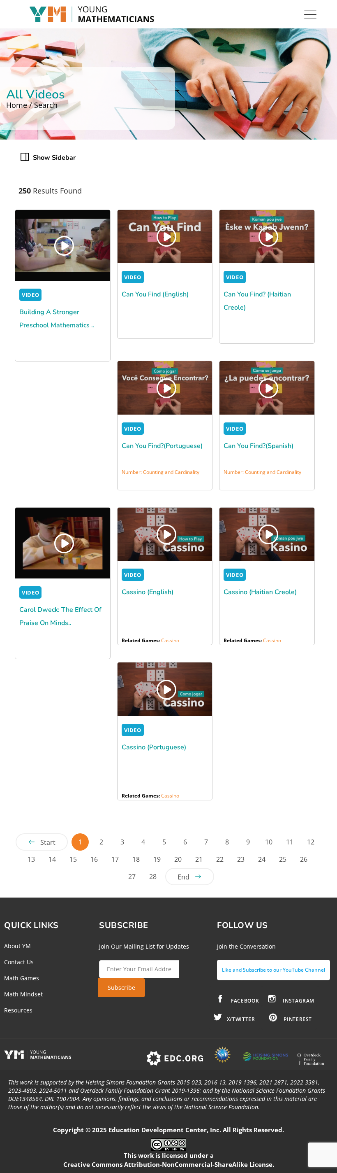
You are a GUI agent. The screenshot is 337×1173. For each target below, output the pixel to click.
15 (73, 859)
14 (52, 859)
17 (115, 859)
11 (289, 842)
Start (47, 842)
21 (199, 859)
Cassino (170, 640)
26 (303, 859)
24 (261, 859)
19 (157, 859)
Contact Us (19, 962)
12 (310, 842)
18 (136, 859)
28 (153, 876)
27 (132, 876)
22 (220, 859)
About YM (17, 946)
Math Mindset (23, 994)
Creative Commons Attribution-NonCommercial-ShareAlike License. (168, 1164)
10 (268, 842)
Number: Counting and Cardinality (160, 472)
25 (282, 859)
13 (31, 859)
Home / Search (32, 105)
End (183, 876)
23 (241, 859)
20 (178, 859)
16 (94, 859)
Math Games (21, 978)
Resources (18, 1010)
